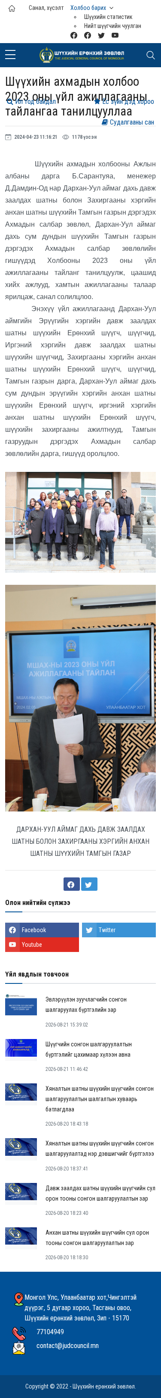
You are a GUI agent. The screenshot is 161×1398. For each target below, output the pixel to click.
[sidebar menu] (10, 55)
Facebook (34, 930)
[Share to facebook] (72, 884)
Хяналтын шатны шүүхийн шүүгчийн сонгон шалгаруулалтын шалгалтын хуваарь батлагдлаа (100, 1099)
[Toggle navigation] (151, 55)
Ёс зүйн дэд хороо (127, 101)
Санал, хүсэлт (46, 7)
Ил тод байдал (34, 101)
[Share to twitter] (89, 884)
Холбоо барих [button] (88, 7)
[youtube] (115, 35)
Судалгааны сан (131, 122)
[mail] (74, 35)
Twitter (107, 930)
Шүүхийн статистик (108, 16)
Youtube (32, 944)
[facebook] (87, 35)
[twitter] (101, 35)
